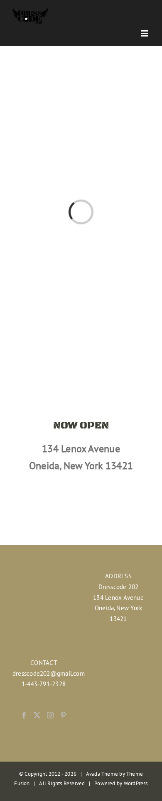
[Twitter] (37, 715)
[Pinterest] (63, 715)
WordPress (136, 783)
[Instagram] (50, 715)
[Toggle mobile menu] (145, 33)
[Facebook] (24, 715)
